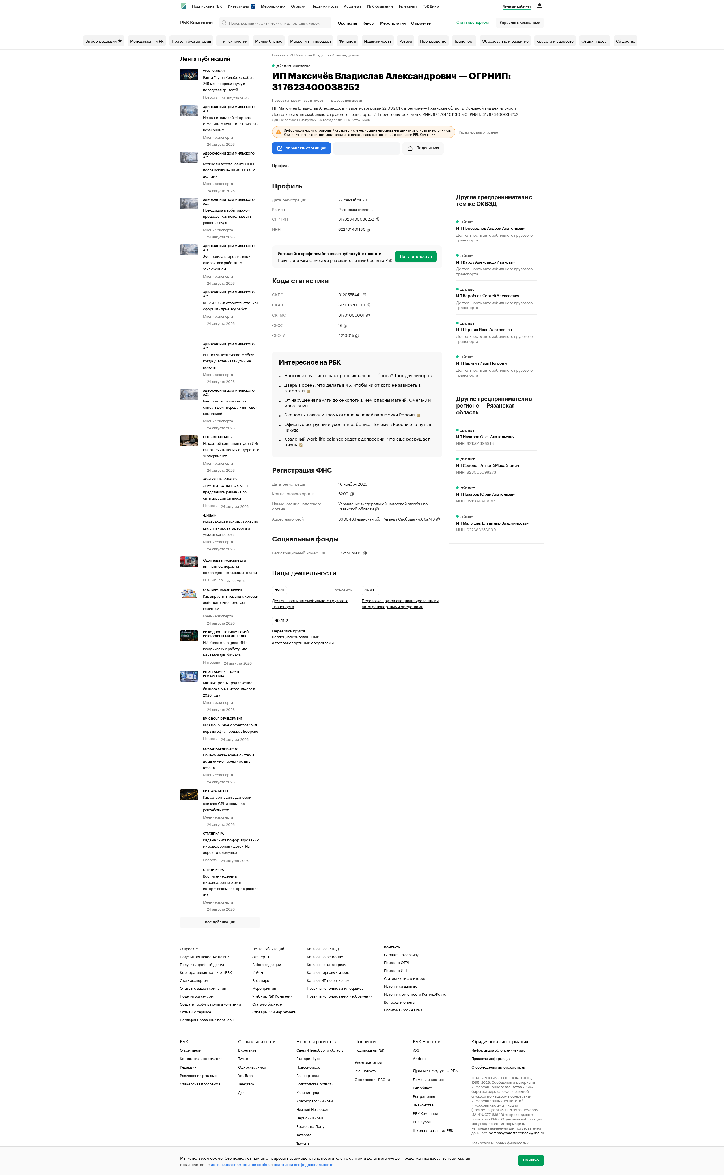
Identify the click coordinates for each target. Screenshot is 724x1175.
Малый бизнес (268, 41)
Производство (433, 41)
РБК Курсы (422, 1121)
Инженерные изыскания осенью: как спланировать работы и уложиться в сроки (231, 528)
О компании (190, 1049)
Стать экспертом (472, 23)
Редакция (188, 1066)
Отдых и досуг (594, 41)
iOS (416, 1049)
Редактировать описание (478, 131)
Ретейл (405, 41)
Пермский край (309, 1117)
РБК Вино (430, 6)
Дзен (242, 1092)
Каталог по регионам (325, 956)
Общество (625, 41)
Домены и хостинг (429, 1079)
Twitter (244, 1058)
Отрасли (298, 6)
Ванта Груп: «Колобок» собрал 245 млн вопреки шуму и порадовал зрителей (229, 83)
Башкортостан (309, 1075)
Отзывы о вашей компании (203, 988)
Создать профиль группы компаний (210, 1003)
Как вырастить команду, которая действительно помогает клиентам (231, 602)
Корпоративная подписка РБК (206, 972)
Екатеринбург (308, 1058)
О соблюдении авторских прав (498, 1066)
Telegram (246, 1083)
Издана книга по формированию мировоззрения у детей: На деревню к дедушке (231, 846)
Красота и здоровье (555, 41)
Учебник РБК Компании (272, 995)
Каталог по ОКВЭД (323, 948)
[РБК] (183, 6)
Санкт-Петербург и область (319, 1049)
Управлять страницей (306, 148)
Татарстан (304, 1134)
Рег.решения (424, 1096)
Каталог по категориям (326, 964)
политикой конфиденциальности (303, 1164)
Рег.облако (422, 1087)
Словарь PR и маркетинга (274, 1011)
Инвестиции (239, 6)
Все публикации (220, 922)
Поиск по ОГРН (397, 962)
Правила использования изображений (339, 995)
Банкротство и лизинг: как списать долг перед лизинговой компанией (230, 407)
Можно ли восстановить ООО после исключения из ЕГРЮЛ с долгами (229, 169)
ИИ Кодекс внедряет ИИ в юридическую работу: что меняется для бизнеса (225, 648)
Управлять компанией (519, 23)
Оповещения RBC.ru (372, 1079)
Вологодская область (314, 1083)
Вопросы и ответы (399, 1001)
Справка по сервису (401, 954)
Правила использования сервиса (335, 988)
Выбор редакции (101, 41)
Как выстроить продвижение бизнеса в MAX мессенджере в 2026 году (229, 688)
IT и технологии (233, 41)
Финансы (347, 41)
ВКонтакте (247, 1049)
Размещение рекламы (198, 1075)
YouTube (245, 1075)
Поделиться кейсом (197, 995)
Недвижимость (324, 6)
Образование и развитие (505, 41)
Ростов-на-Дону (310, 1126)
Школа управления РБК (433, 1130)
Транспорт (464, 41)
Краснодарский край (314, 1100)
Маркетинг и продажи (310, 41)
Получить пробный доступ (202, 964)
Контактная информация (201, 1058)
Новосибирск (308, 1066)
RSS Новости (366, 1070)
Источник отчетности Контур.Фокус (415, 993)
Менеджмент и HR (147, 41)
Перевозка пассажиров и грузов (297, 100)
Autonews (352, 6)
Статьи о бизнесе (267, 1003)
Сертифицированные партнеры (207, 1019)
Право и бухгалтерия (191, 41)
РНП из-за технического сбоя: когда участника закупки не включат (228, 360)
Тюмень (302, 1143)
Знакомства (423, 1104)
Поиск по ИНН (396, 970)
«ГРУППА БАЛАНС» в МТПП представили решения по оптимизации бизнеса (226, 491)
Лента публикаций (205, 59)
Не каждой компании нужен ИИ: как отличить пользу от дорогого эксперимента (231, 449)
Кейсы (368, 23)
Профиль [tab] (280, 166)
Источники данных (400, 986)
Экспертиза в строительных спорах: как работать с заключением (227, 262)
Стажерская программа (200, 1083)
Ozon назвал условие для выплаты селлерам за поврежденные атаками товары (230, 566)
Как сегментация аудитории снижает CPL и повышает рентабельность (227, 803)
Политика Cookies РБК (403, 1009)
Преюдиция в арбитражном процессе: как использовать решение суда (227, 216)
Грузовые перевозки (345, 100)
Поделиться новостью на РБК (205, 956)
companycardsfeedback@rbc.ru (516, 1132)
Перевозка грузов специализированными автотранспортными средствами (400, 603)
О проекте (421, 23)
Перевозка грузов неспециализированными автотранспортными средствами (302, 636)
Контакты (392, 947)
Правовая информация (491, 1058)
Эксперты (347, 23)
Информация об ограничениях (498, 1049)
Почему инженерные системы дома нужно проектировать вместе (228, 761)
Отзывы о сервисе (195, 1011)
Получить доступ (416, 257)
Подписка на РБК (207, 6)
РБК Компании (380, 6)
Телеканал (407, 6)
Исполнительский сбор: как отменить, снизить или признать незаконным (230, 123)
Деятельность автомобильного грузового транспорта (310, 603)
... (447, 5)
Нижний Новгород (312, 1109)
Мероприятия (273, 6)
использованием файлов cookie (240, 1164)
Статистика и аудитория (405, 978)
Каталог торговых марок (328, 972)
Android (419, 1058)
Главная (279, 54)
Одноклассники (252, 1066)
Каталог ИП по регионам (328, 980)
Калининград (307, 1092)
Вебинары (261, 980)
